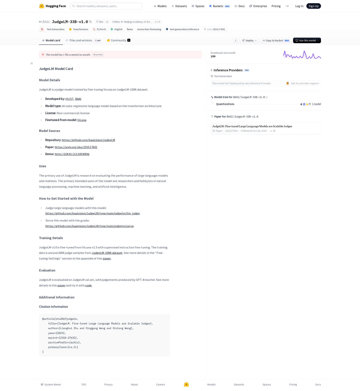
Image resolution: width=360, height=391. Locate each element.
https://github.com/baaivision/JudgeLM (88, 140)
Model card (53, 40)
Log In (299, 6)
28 (107, 21)
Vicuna (81, 120)
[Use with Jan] (307, 104)
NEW (247, 70)
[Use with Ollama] (310, 104)
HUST (69, 99)
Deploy (250, 40)
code (88, 285)
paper (107, 258)
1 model (316, 104)
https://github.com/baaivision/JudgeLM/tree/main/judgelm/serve (89, 226)
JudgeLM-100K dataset (107, 253)
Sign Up (314, 6)
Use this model (307, 40)
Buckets (221, 6)
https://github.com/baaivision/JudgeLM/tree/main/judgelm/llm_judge (92, 213)
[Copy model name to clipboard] (90, 21)
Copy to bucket (277, 40)
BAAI (46, 21)
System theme (52, 384)
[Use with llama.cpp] (301, 104)
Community (120, 40)
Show (98, 54)
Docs (241, 6)
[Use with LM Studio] (304, 104)
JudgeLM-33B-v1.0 (70, 22)
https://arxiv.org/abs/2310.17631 (76, 147)
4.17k (157, 21)
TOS (83, 384)
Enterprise (260, 6)
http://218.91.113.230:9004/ (72, 154)
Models (162, 6)
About (134, 384)
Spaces (200, 6)
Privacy (108, 384)
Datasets (181, 6)
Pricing (276, 6)
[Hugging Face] (186, 384)
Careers (160, 384)
